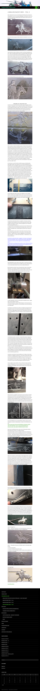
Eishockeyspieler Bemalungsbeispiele (11, 608)
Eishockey (4, 606)
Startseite (4, 591)
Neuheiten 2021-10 (5, 655)
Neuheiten (3, 668)
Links (3, 623)
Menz (4, 619)
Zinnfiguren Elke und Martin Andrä (8, 7)
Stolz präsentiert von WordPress (13, 689)
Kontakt (3, 629)
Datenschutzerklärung (7, 631)
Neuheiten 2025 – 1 (5, 642)
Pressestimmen (5, 621)
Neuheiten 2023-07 (5, 648)
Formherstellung (5, 596)
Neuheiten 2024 (4, 644)
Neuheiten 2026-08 (5, 638)
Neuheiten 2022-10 (5, 650)
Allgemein (3, 666)
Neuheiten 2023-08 (5, 646)
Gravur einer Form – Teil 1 (8, 600)
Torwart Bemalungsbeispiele (9, 610)
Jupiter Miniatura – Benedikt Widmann (11, 615)
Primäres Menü (39, 7)
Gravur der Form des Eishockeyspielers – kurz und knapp (15, 598)
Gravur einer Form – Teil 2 (8, 602)
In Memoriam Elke (5, 625)
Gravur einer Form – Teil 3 (8, 604)
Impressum (4, 627)
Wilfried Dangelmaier (7, 617)
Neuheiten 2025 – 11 (5, 640)
